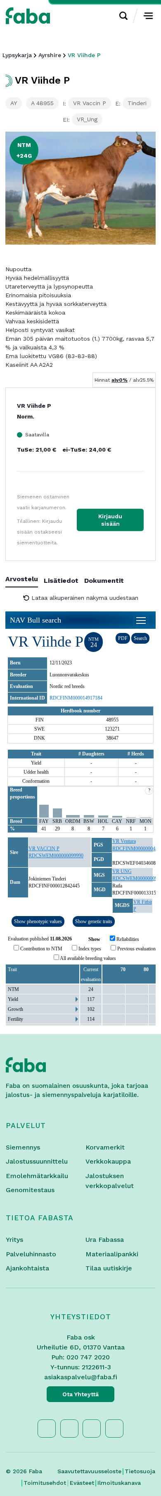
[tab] (24, 580)
